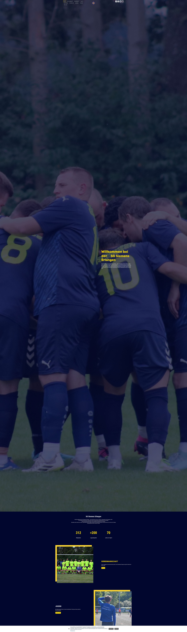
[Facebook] (116, 1)
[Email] (122, 1)
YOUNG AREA (58, 612)
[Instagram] (118, 1)
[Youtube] (120, 1)
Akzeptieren (111, 628)
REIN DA (103, 567)
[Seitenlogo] (93, 3)
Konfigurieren (72, 630)
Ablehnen (116, 628)
